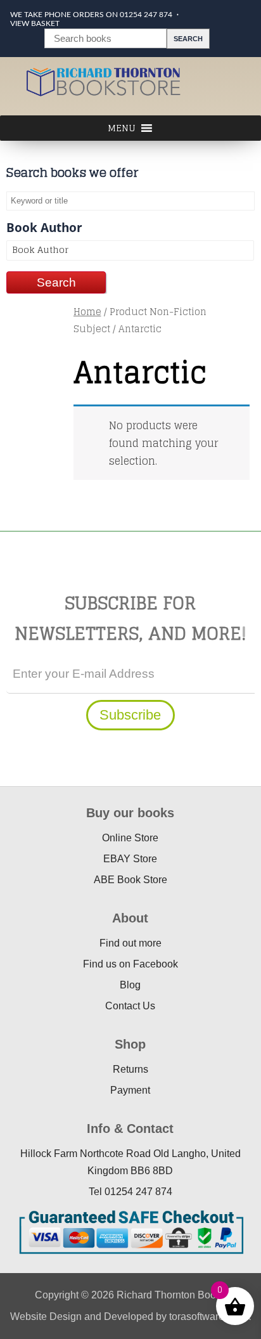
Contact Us (130, 1005)
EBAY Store (130, 858)
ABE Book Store (130, 879)
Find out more (130, 943)
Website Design (46, 1316)
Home (87, 311)
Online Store (130, 837)
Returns (130, 1069)
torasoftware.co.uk (210, 1316)
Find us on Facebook (130, 964)
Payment (130, 1090)
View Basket (35, 23)
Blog (130, 985)
